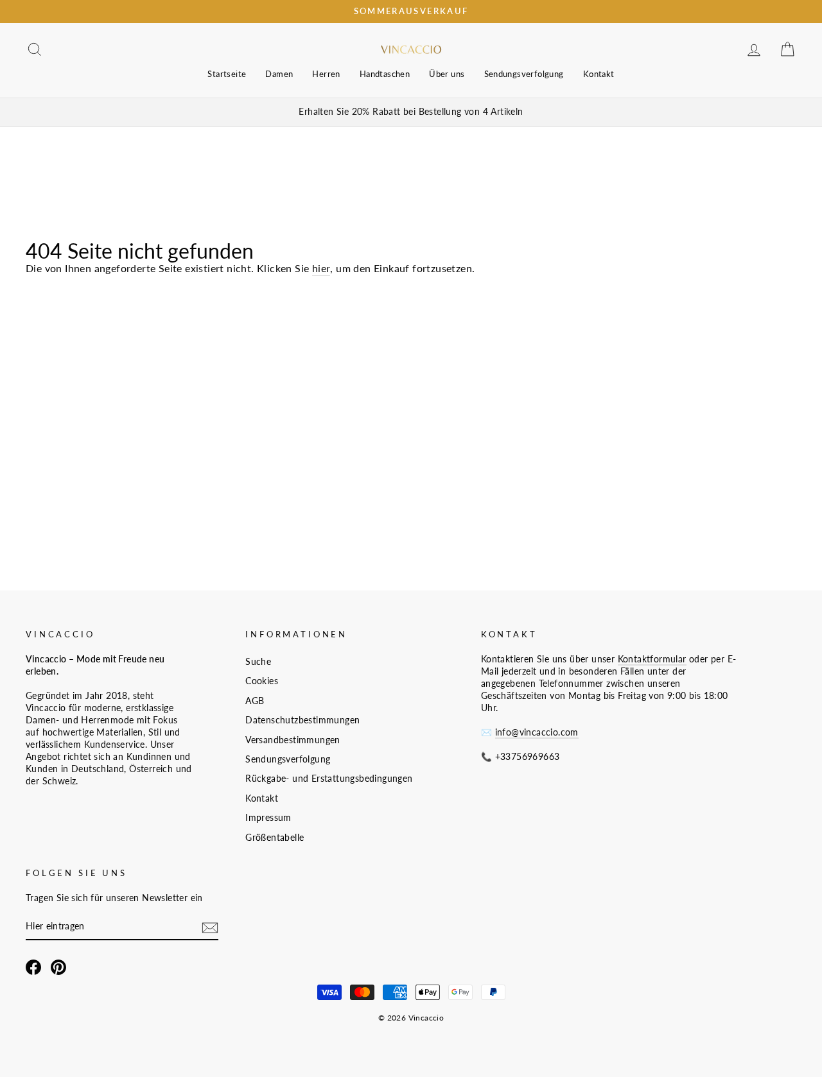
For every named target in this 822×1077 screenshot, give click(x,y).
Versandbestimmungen (292, 740)
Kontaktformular (652, 659)
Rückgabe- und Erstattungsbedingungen (328, 778)
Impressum (268, 818)
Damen (279, 74)
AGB (254, 701)
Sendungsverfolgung (524, 74)
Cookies (261, 681)
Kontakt (599, 74)
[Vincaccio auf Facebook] (33, 967)
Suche (258, 662)
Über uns (446, 74)
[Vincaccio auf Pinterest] (58, 967)
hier (321, 268)
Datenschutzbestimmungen (302, 720)
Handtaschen (385, 74)
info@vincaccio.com (537, 732)
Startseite (226, 74)
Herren (326, 74)
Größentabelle (274, 837)
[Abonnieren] (210, 927)
